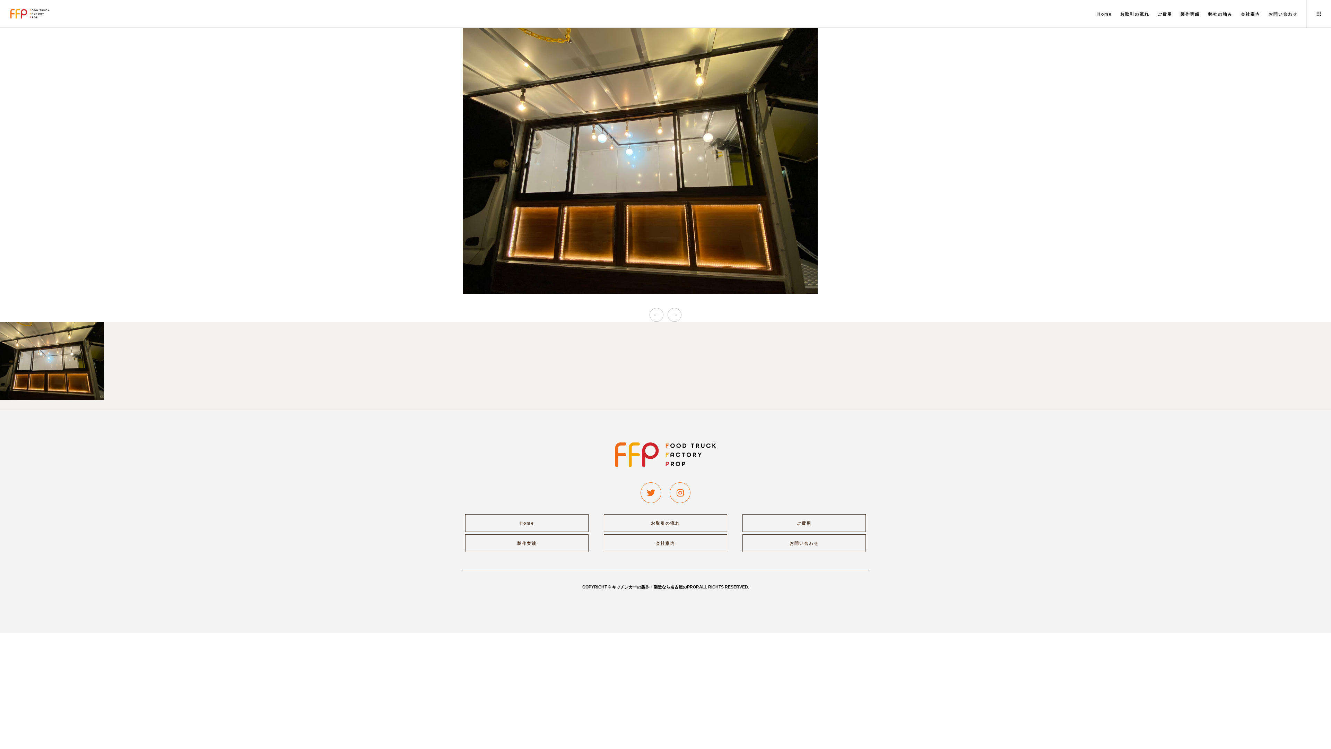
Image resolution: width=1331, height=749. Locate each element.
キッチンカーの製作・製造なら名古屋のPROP (655, 587)
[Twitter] (651, 492)
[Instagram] (680, 492)
